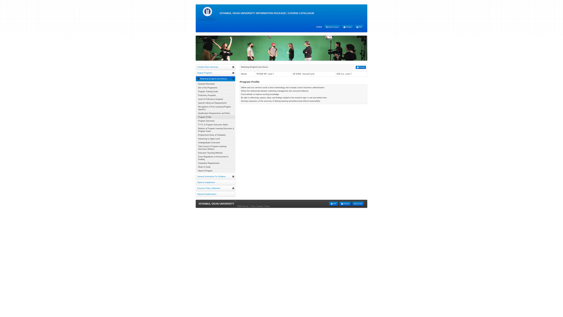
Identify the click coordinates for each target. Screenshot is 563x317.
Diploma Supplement (206, 182)
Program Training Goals (208, 91)
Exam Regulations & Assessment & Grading (213, 158)
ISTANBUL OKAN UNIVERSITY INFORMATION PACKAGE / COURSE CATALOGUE (266, 13)
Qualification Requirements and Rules (214, 113)
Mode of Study (204, 167)
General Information (206, 84)
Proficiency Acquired (207, 95)
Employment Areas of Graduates (212, 135)
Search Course (333, 27)
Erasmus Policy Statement (208, 188)
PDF (360, 27)
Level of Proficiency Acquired (210, 99)
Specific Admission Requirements (212, 103)
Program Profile (204, 117)
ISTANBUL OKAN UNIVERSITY (216, 203)
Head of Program (205, 171)
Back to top (358, 204)
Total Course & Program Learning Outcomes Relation (212, 147)
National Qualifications (206, 194)
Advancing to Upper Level (209, 139)
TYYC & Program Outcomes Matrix (213, 125)
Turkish (319, 27)
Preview (348, 27)
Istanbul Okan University (207, 67)
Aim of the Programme (207, 88)
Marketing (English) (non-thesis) (213, 79)
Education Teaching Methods (210, 153)
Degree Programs (204, 73)
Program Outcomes (206, 121)
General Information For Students (211, 176)
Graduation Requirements (209, 163)
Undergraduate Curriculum (209, 142)
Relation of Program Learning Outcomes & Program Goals (216, 129)
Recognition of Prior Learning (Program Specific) (214, 108)
